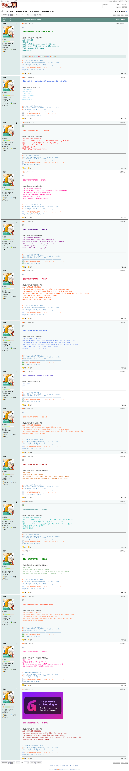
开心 (39, 56)
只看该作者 (122, 77)
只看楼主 (116, 23)
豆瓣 (43, 56)
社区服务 (115, 1)
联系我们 (52, 766)
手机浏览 (62, 766)
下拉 (114, 4)
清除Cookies (69, 766)
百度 (48, 56)
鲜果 (50, 56)
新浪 (32, 56)
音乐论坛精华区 (34, 11)
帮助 (125, 1)
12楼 (23, 596)
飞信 (55, 56)
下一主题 (39, 15)
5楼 (23, 271)
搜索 (110, 1)
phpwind (55, 769)
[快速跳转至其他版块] (2, 11)
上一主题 (32, 15)
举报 (122, 73)
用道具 (6, 51)
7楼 (23, 371)
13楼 (23, 643)
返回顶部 (75, 766)
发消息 (14, 49)
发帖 (124, 15)
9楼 (23, 456)
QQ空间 (37, 56)
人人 (41, 56)
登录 (118, 7)
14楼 (23, 689)
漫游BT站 (3, 1)
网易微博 (46, 56)
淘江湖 (30, 56)
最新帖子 (117, 11)
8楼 (23, 409)
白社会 (53, 56)
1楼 (23, 77)
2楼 (23, 122)
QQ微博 (34, 56)
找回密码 (124, 4)
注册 (124, 7)
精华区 (123, 11)
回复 (116, 15)
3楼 (23, 172)
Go (28, 15)
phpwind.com (73, 769)
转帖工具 (14, 1)
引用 (31, 73)
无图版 (57, 766)
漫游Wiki (9, 1)
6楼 (23, 322)
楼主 (23, 23)
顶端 (124, 73)
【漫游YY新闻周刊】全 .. (47, 11)
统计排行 (121, 1)
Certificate (61, 769)
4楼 (23, 221)
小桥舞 (4, 23)
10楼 (23, 501)
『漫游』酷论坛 (9, 11)
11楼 (23, 551)
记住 (118, 4)
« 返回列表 (4, 15)
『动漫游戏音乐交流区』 (22, 11)
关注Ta (6, 49)
